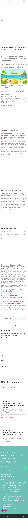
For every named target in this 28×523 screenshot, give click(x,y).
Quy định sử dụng (5, 470)
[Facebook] (2, 510)
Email (3, 360)
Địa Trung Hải (6, 139)
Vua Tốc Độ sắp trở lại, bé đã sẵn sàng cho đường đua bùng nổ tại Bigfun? (13, 405)
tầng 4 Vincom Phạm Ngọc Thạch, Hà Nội (11, 303)
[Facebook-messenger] (5, 510)
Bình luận (4, 337)
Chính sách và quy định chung (8, 476)
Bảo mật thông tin (5, 472)
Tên (2, 355)
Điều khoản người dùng (6, 474)
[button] (14, 318)
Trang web (3, 366)
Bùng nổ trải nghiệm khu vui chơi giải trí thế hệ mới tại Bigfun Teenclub (14, 434)
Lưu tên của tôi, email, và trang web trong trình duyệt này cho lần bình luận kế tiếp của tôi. (14, 373)
